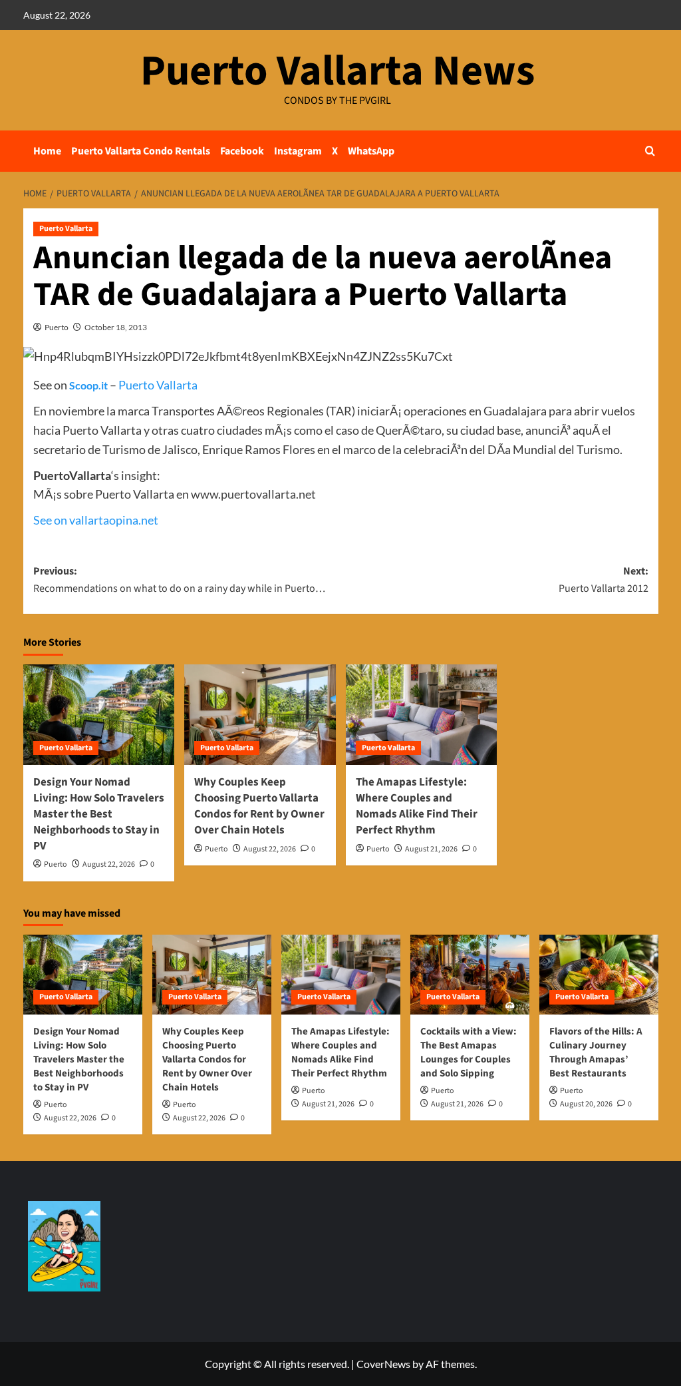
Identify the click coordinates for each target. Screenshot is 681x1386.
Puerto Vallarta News (337, 71)
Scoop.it (88, 385)
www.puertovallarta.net (253, 494)
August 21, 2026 (431, 849)
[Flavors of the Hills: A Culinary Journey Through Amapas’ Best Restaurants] (598, 974)
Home (47, 151)
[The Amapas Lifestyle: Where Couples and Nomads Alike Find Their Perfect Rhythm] (421, 715)
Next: (603, 580)
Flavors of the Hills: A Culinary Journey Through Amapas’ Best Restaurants (595, 1052)
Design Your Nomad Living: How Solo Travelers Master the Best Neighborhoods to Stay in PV (98, 813)
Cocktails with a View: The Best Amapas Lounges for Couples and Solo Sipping (468, 1052)
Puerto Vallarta (65, 228)
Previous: (179, 580)
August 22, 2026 (108, 864)
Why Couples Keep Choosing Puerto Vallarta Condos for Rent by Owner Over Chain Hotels (259, 805)
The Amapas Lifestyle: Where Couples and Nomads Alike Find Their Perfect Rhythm (416, 805)
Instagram (298, 151)
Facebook (242, 151)
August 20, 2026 (586, 1104)
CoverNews (383, 1363)
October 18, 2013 (115, 327)
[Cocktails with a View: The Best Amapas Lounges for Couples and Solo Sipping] (469, 974)
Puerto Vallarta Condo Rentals (140, 151)
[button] (650, 150)
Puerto (56, 327)
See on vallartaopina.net (95, 520)
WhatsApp (371, 151)
